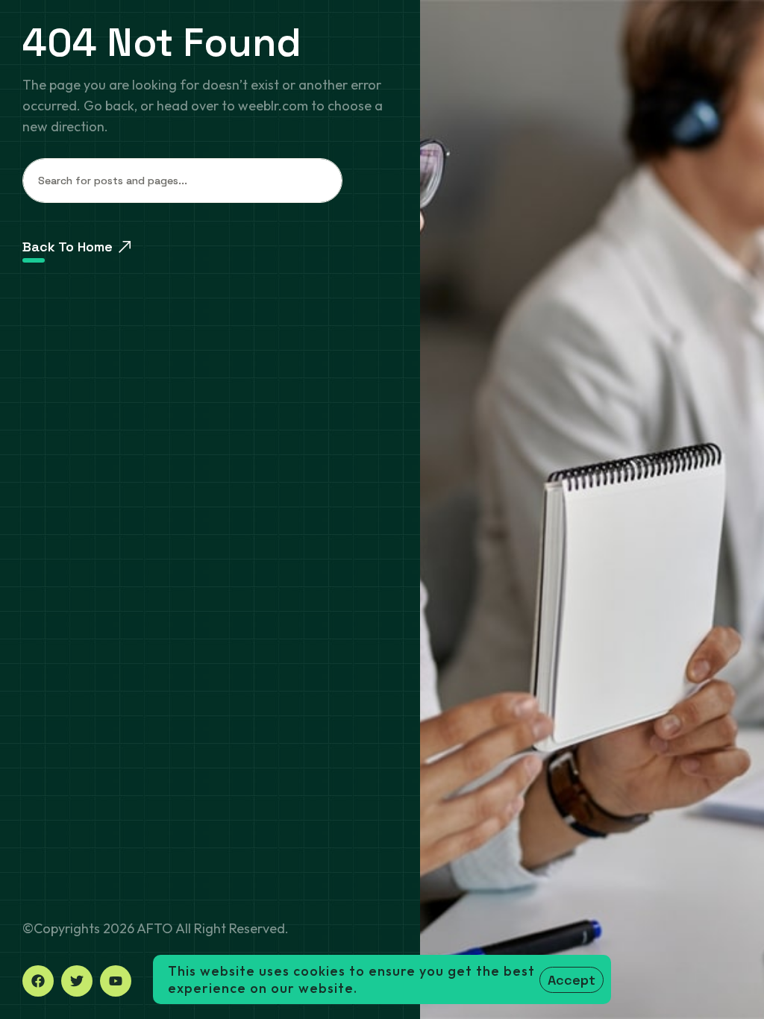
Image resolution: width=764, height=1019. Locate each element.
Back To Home (67, 246)
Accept (571, 979)
